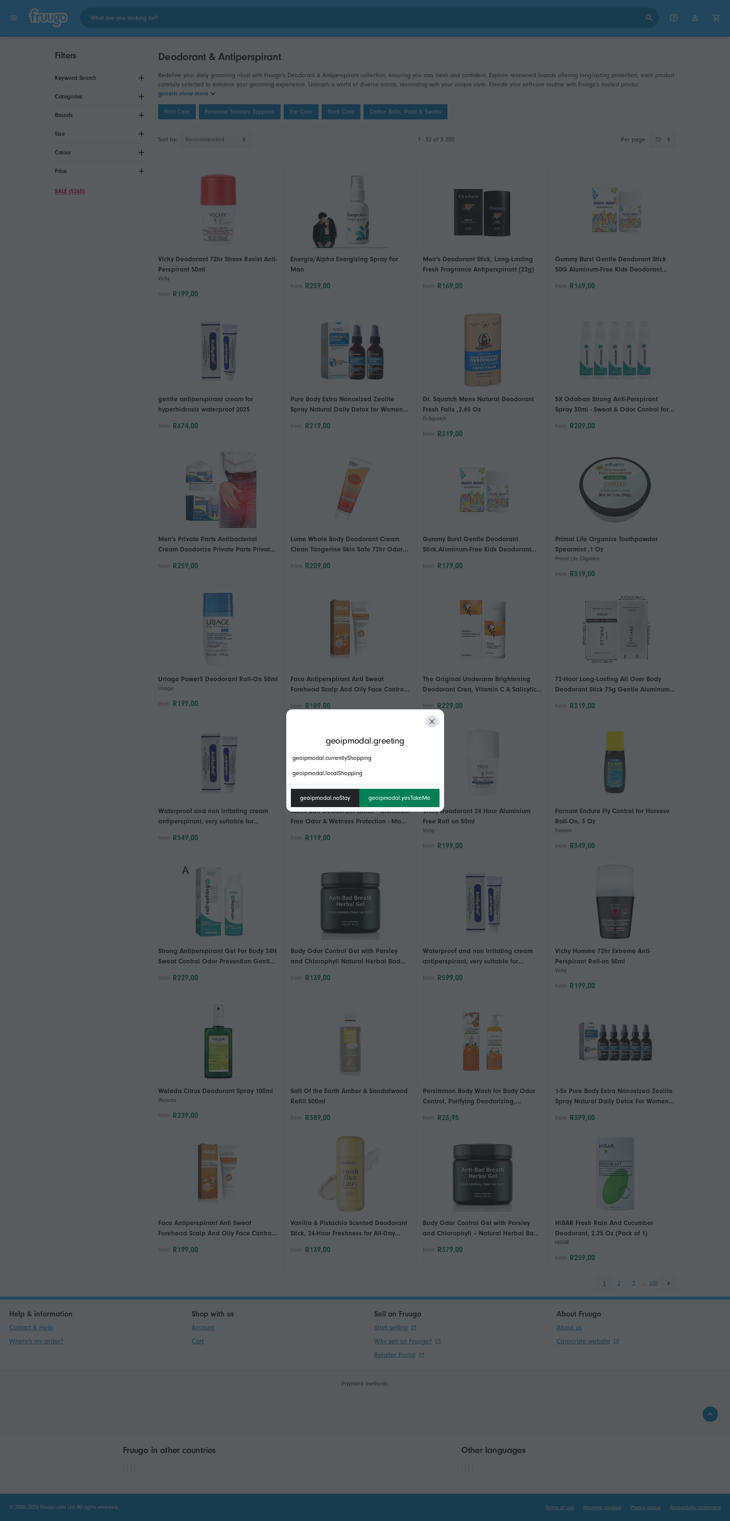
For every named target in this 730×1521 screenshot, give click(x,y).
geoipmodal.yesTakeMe (399, 798)
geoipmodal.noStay (325, 798)
